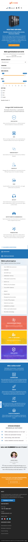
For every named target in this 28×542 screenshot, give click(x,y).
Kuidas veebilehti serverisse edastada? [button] (14, 440)
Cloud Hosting (4, 531)
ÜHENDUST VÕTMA (8, 500)
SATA (4, 90)
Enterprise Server (6, 68)
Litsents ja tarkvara (8, 256)
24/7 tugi (3, 507)
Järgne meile (4, 516)
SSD (4, 92)
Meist (26, 540)
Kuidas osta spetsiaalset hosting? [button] (13, 434)
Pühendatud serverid (6, 525)
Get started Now (14, 45)
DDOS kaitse (6, 251)
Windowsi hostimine (6, 528)
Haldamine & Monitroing (9, 247)
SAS (3, 95)
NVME (4, 97)
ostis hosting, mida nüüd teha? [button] (12, 437)
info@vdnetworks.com (6, 513)
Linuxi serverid (4, 533)
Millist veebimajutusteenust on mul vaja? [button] (15, 431)
